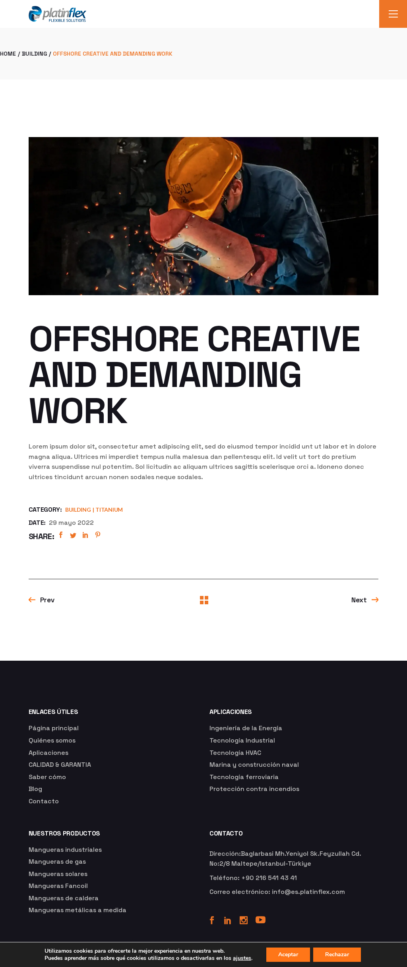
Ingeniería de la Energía (245, 728)
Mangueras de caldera (64, 898)
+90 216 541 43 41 (269, 878)
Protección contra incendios (254, 789)
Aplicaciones (48, 752)
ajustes (242, 958)
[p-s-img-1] (204, 216)
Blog (35, 789)
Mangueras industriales (65, 849)
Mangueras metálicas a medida (77, 910)
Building (78, 509)
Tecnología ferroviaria (244, 777)
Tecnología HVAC (235, 752)
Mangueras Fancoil (58, 886)
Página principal (54, 728)
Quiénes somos (52, 740)
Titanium (109, 509)
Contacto (44, 801)
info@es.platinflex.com (308, 892)
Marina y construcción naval (254, 764)
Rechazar (337, 954)
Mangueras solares (58, 874)
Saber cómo (47, 777)
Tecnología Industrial (242, 740)
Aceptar (288, 954)
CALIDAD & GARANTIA (60, 764)
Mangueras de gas (57, 861)
